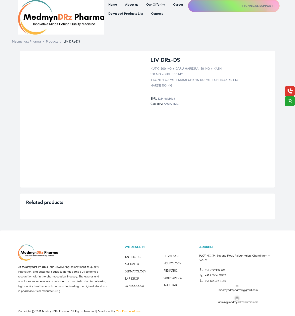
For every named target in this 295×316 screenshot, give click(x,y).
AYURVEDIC (171, 104)
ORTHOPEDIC (173, 278)
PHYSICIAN (171, 256)
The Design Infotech (129, 311)
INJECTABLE (172, 285)
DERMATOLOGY (135, 271)
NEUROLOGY (172, 263)
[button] (256, 6)
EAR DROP (132, 278)
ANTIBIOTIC (132, 257)
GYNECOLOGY (134, 286)
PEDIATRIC (171, 270)
